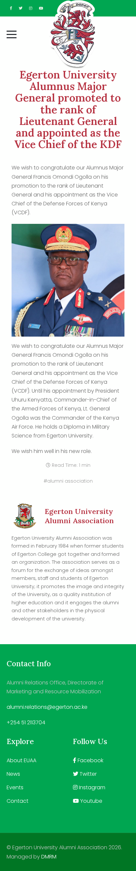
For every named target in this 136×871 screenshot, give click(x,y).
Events (15, 787)
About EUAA (21, 760)
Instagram (91, 787)
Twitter (87, 774)
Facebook (89, 760)
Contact (17, 801)
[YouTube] (41, 8)
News (13, 774)
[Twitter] (20, 8)
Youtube (90, 801)
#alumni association (68, 481)
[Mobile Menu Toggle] (12, 35)
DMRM (48, 856)
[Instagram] (30, 8)
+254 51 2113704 (26, 722)
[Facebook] (11, 8)
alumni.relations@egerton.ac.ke (47, 707)
